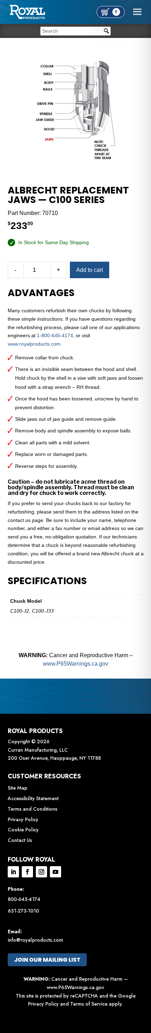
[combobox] (75, 31)
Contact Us (20, 840)
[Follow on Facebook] (27, 871)
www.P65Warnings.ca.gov (75, 664)
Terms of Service (88, 1003)
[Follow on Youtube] (55, 871)
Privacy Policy (23, 819)
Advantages (41, 293)
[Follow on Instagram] (41, 871)
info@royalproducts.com (35, 939)
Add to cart (89, 270)
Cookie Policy (23, 829)
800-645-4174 (24, 899)
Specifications (47, 581)
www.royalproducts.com (34, 344)
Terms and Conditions (32, 808)
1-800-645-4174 (55, 335)
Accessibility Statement (33, 798)
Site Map (17, 787)
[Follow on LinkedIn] (13, 871)
